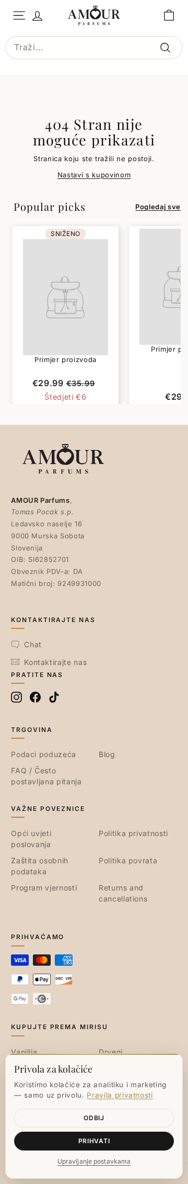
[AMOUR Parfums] (94, 15)
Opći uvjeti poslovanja (31, 839)
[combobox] (94, 47)
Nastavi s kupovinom (94, 175)
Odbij (94, 1118)
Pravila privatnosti (119, 1095)
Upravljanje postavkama (94, 1161)
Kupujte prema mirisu (59, 1027)
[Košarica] (169, 15)
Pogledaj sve (158, 206)
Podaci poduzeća (43, 754)
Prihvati (94, 1141)
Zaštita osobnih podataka (39, 866)
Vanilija (24, 1051)
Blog (107, 754)
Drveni (111, 1051)
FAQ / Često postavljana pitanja (46, 776)
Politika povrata (128, 860)
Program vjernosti (44, 887)
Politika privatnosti (133, 833)
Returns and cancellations (123, 893)
